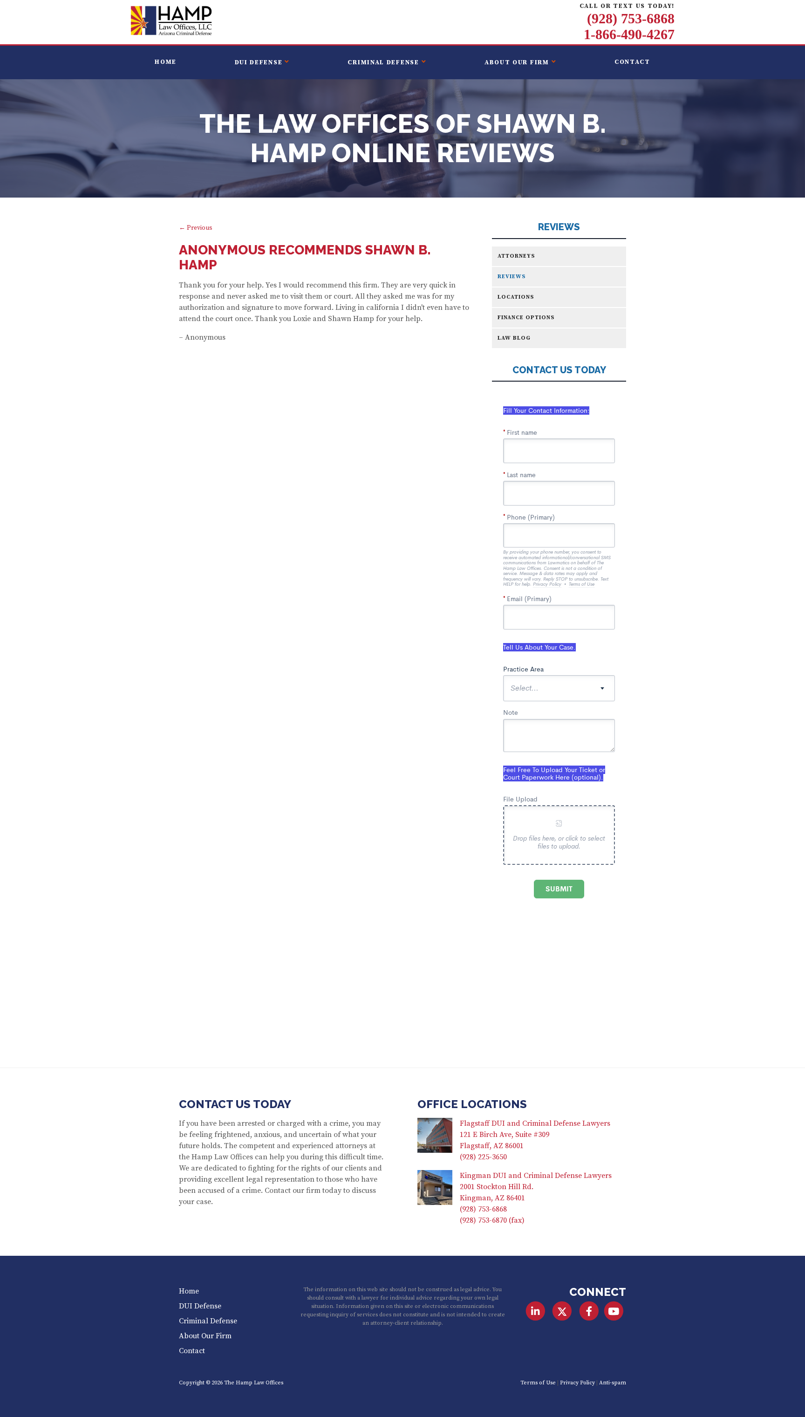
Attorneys (516, 256)
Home (166, 62)
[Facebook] (588, 1311)
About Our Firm (516, 63)
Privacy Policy (577, 1382)
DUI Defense (259, 63)
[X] (562, 1311)
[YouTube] (613, 1311)
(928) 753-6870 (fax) (492, 1220)
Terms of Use (538, 1382)
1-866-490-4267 (629, 34)
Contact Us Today (235, 1104)
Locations (516, 297)
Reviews (559, 227)
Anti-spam (612, 1382)
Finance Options (526, 317)
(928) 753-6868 (631, 18)
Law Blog (514, 338)
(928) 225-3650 (483, 1157)
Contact (632, 62)
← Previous (195, 228)
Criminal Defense (383, 63)
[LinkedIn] (535, 1311)
